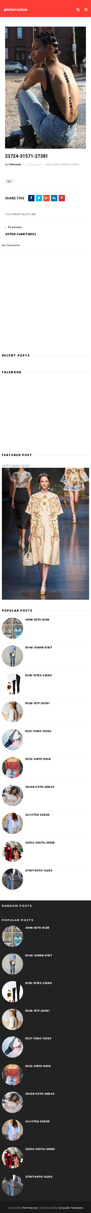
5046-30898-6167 (38, 647)
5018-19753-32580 (38, 675)
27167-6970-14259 (38, 870)
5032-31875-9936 (38, 759)
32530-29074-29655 (40, 842)
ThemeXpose (29, 1208)
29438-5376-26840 (39, 786)
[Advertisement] (45, 415)
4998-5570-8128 (37, 619)
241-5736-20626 (37, 814)
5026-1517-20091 (37, 703)
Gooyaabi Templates (70, 1208)
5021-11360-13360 (38, 731)
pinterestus (15, 9)
